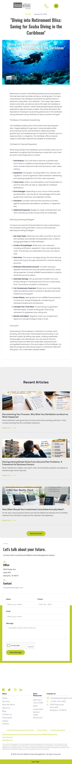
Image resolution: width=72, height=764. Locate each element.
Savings (28, 14)
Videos (5, 721)
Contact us (7, 714)
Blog (4, 711)
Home (4, 698)
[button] (56, 6)
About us (6, 708)
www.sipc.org (7, 740)
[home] (22, 6)
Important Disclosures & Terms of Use (20, 730)
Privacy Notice (42, 730)
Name (8, 599)
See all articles (36, 533)
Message (9, 623)
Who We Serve (8, 704)
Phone (40, 599)
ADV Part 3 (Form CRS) (38, 701)
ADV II (35, 706)
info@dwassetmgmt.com (13, 588)
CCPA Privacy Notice (58, 730)
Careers (5, 723)
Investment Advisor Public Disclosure (38, 713)
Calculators (7, 717)
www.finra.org (7, 737)
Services (6, 701)
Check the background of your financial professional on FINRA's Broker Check (29, 734)
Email (8, 611)
